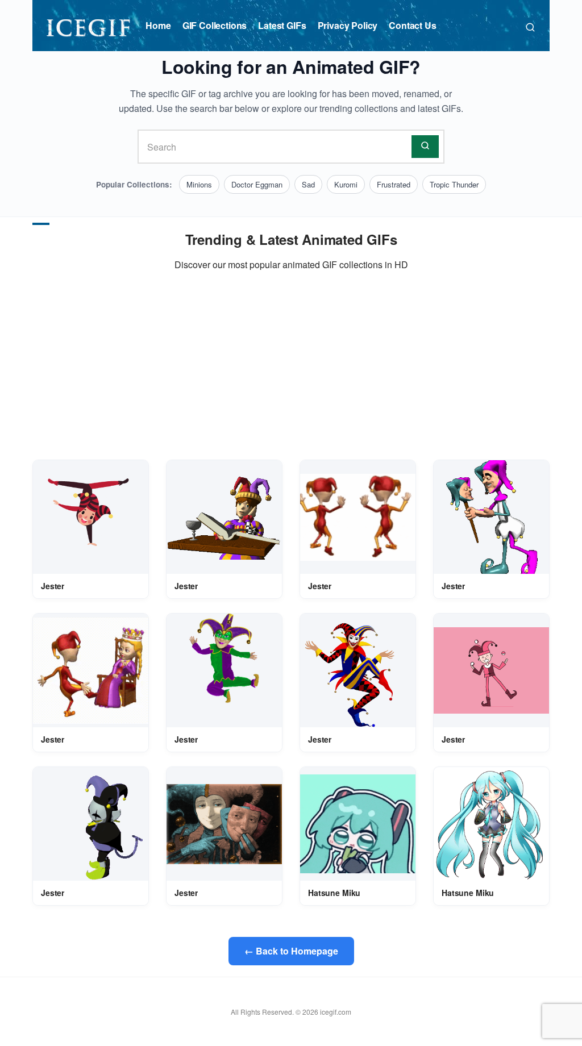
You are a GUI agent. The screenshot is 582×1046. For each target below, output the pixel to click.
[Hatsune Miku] (357, 823)
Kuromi (345, 184)
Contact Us (412, 25)
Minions (199, 184)
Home (158, 25)
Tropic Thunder (454, 184)
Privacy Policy (348, 25)
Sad (308, 184)
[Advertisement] (291, 365)
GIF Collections (214, 25)
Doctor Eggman (256, 184)
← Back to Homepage (291, 950)
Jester (52, 585)
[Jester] (90, 517)
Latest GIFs (282, 25)
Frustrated (393, 184)
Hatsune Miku (334, 892)
